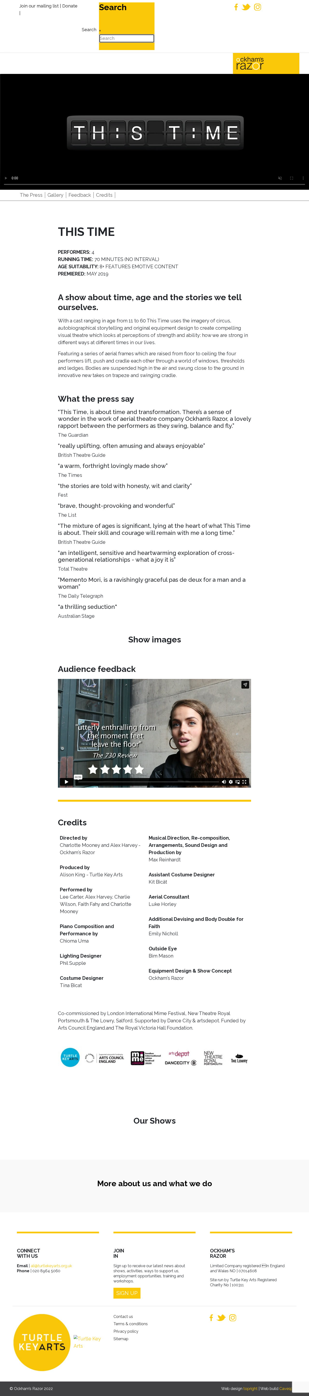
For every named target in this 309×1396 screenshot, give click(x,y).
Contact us (123, 1316)
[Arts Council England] (87, 1342)
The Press (31, 195)
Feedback (80, 195)
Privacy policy (125, 1331)
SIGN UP (127, 1293)
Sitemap (120, 1339)
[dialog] (88, 26)
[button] (298, 1385)
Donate (69, 5)
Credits (104, 195)
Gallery (55, 195)
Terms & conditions (130, 1324)
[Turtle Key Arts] (42, 1342)
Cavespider (289, 1388)
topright (250, 1388)
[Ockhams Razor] (260, 63)
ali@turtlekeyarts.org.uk (51, 1266)
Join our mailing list (39, 5)
